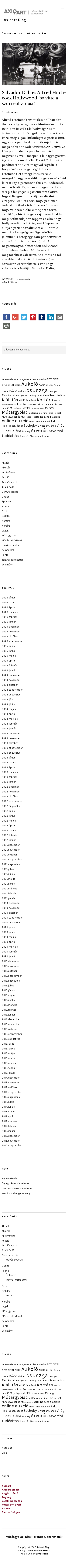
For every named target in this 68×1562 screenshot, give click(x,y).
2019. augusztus (11, 980)
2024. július (8, 699)
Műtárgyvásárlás (11, 416)
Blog (4, 1452)
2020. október (10, 912)
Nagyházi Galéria (50, 416)
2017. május (8, 1111)
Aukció (29, 384)
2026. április (8, 607)
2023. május (9, 762)
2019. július (8, 985)
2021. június (8, 874)
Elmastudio (42, 1553)
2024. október (10, 684)
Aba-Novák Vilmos (11, 379)
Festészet (8, 395)
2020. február (9, 951)
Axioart (6, 1486)
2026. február (9, 617)
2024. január (9, 728)
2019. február (9, 1009)
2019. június (8, 990)
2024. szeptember (12, 689)
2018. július (8, 1043)
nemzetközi (8, 550)
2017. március (9, 1121)
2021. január (8, 898)
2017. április (8, 1116)
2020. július (8, 927)
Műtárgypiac (15, 412)
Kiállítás (10, 399)
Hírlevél (6, 1508)
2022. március (10, 830)
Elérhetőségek (11, 1512)
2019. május (8, 995)
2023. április (8, 767)
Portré (14, 282)
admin (14, 112)
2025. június (8, 650)
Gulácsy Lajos (35, 395)
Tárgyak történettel (12, 559)
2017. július (8, 1101)
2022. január (9, 840)
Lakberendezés (49, 404)
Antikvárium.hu (37, 379)
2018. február (9, 1068)
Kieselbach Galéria (54, 395)
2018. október (9, 1029)
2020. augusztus (11, 922)
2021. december (10, 844)
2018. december (11, 1019)
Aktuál (5, 462)
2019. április (8, 1000)
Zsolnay (26, 431)
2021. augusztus (11, 864)
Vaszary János (48, 425)
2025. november (11, 631)
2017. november (10, 1082)
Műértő (35, 416)
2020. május (9, 937)
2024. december (11, 675)
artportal (52, 379)
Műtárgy (49, 408)
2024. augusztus (11, 694)
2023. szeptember (12, 747)
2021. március (9, 888)
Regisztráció (10, 1493)
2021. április (8, 883)
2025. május (9, 655)
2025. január (9, 670)
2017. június (8, 1106)
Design (5, 496)
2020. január (9, 956)
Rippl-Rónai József (12, 425)
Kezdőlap (7, 1447)
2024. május (9, 709)
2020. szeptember (12, 917)
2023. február (9, 777)
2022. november (11, 791)
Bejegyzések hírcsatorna (15, 1183)
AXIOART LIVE (46, 384)
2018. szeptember (12, 1034)
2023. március (10, 772)
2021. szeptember (12, 859)
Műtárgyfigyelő (12, 1504)
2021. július (8, 869)
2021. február (9, 893)
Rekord (55, 421)
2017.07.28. (7, 279)
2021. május (8, 878)
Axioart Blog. (43, 1547)
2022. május (9, 820)
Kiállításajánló (27, 400)
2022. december (11, 786)
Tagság (7, 1497)
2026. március (10, 612)
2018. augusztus (11, 1038)
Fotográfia (21, 395)
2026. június (8, 597)
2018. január (8, 1072)
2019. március (9, 1004)
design (53, 391)
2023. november (11, 738)
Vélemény (7, 564)
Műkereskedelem (35, 408)
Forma (5, 506)
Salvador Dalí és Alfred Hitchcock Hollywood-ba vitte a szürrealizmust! (34, 98)
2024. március (10, 718)
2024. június (8, 704)
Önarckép (24, 436)
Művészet (26, 417)
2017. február (9, 1126)
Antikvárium (8, 472)
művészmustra (10, 545)
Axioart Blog (15, 20)
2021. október (9, 854)
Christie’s (20, 391)
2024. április (8, 714)
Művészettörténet (12, 540)
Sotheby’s (31, 425)
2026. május (9, 602)
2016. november (10, 1140)
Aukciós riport (9, 482)
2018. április (8, 1058)
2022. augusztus (11, 806)
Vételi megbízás (12, 1501)
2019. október (9, 971)
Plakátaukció (43, 421)
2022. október (10, 796)
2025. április (8, 660)
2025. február (9, 665)
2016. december (10, 1135)
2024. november (11, 680)
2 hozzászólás (23, 279)
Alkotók (5, 282)
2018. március (9, 1063)
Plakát (32, 421)
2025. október (10, 636)
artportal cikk (11, 384)
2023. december (11, 733)
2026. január (9, 621)
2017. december (10, 1077)
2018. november (11, 1024)
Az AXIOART (8, 487)
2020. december (11, 903)
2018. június (8, 1048)
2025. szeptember (12, 641)
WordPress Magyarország (16, 1193)
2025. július (8, 646)
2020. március (10, 946)
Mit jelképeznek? (18, 408)
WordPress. (44, 1550)
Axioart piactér (11, 1489)
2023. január (9, 781)
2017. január (8, 1131)
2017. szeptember (12, 1092)
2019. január (8, 1014)
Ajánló (25, 379)
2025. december (11, 626)
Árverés (39, 430)
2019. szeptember (12, 975)
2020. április (8, 941)
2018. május (8, 1053)
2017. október (9, 1087)
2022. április (8, 825)
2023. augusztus (11, 752)
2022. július (8, 811)
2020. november (11, 908)
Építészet (7, 501)
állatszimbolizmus (39, 436)
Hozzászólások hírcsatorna (17, 1188)
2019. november (10, 966)
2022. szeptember (12, 801)
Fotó (4, 511)
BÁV (12, 391)
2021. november (10, 849)
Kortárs (45, 399)
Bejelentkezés (10, 1178)
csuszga (37, 390)
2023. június (8, 757)
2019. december (10, 961)
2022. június (8, 815)
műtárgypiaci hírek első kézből (45, 413)
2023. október (10, 743)
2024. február (9, 723)
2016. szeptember (12, 1145)
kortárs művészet (28, 404)
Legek (5, 530)
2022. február (9, 835)
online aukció (15, 420)
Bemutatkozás (10, 491)
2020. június (8, 932)
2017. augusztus (11, 1097)
